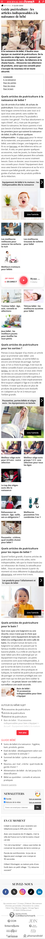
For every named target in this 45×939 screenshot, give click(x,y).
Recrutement (37, 903)
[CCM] (11, 921)
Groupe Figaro (34, 908)
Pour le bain (8, 89)
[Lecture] (24, 280)
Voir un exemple (35, 799)
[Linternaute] (11, 926)
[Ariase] (11, 936)
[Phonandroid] (33, 936)
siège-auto (24, 137)
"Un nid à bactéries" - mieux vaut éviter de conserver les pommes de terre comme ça (22, 846)
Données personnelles (14, 906)
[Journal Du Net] (33, 921)
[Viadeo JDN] (33, 931)
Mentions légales (21, 908)
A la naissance (9, 79)
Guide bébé (18, 5)
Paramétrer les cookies (31, 906)
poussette (6, 358)
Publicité (28, 903)
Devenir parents (8, 784)
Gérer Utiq (10, 908)
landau (4, 370)
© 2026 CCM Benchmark (22, 910)
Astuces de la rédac (13, 802)
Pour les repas (9, 86)
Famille (8, 799)
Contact (21, 903)
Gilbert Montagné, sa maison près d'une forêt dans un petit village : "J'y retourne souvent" (21, 867)
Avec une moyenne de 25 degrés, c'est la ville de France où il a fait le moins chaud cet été (21, 837)
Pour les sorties (9, 83)
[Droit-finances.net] (33, 926)
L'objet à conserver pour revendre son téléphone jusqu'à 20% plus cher (20, 827)
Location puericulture (14, 730)
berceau (13, 146)
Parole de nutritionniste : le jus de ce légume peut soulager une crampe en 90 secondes (20, 856)
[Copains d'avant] (11, 931)
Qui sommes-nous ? (10, 903)
